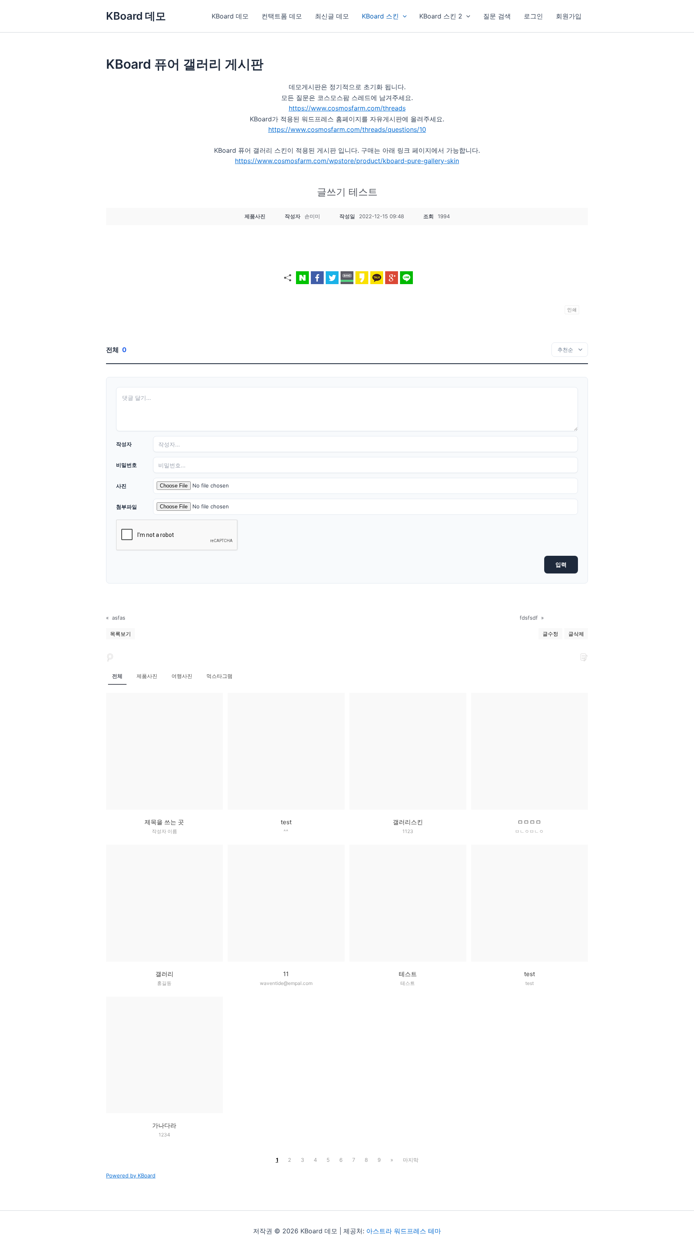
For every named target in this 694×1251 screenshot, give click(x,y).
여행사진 (181, 676)
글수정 (550, 634)
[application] (403, 16)
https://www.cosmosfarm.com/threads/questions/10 (347, 129)
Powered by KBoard (130, 1175)
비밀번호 (126, 465)
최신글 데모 (332, 16)
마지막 (410, 1160)
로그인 (533, 16)
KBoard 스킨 (380, 16)
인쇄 (572, 310)
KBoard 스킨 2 (440, 16)
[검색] (110, 656)
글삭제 (576, 634)
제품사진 (147, 676)
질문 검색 (497, 16)
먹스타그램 (219, 676)
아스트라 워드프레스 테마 (403, 1231)
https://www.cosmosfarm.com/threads (347, 108)
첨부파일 (126, 507)
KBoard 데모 (136, 16)
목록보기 (120, 634)
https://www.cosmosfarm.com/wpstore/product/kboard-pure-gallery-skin (347, 161)
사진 (121, 486)
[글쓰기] (584, 656)
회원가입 (569, 16)
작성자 (124, 444)
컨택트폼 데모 (281, 16)
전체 (117, 676)
